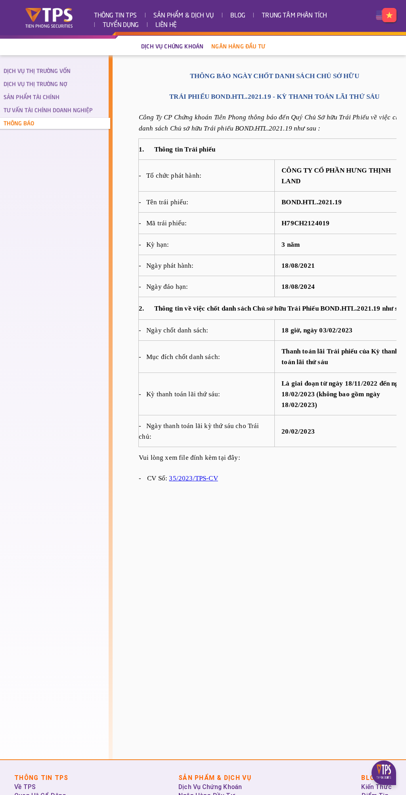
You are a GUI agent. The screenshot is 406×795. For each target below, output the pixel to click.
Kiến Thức (376, 787)
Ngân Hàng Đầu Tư (238, 47)
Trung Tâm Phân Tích (294, 16)
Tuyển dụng (121, 25)
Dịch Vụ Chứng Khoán (172, 47)
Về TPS (25, 787)
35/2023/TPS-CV (193, 478)
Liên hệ (165, 25)
